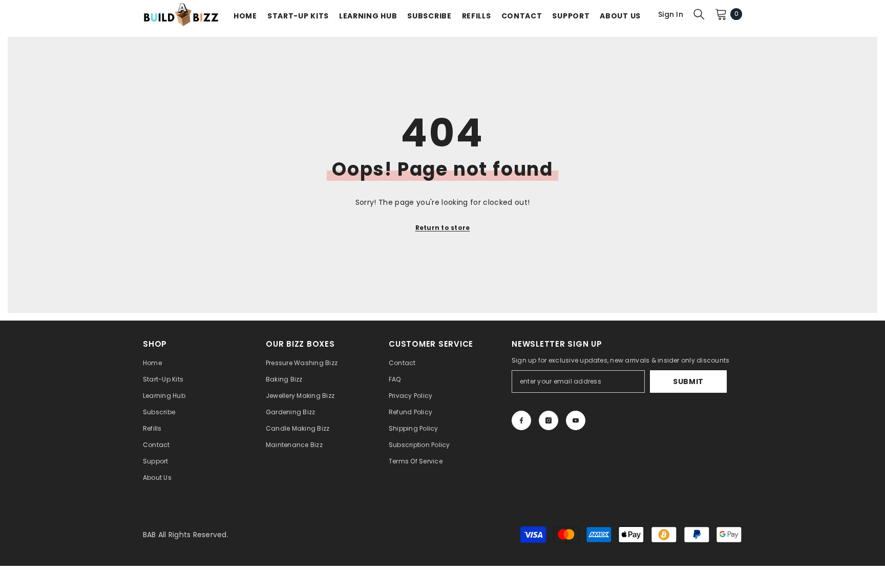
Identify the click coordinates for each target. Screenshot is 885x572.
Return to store (442, 227)
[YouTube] (575, 420)
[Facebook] (521, 420)
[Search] (699, 14)
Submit (688, 381)
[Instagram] (548, 420)
